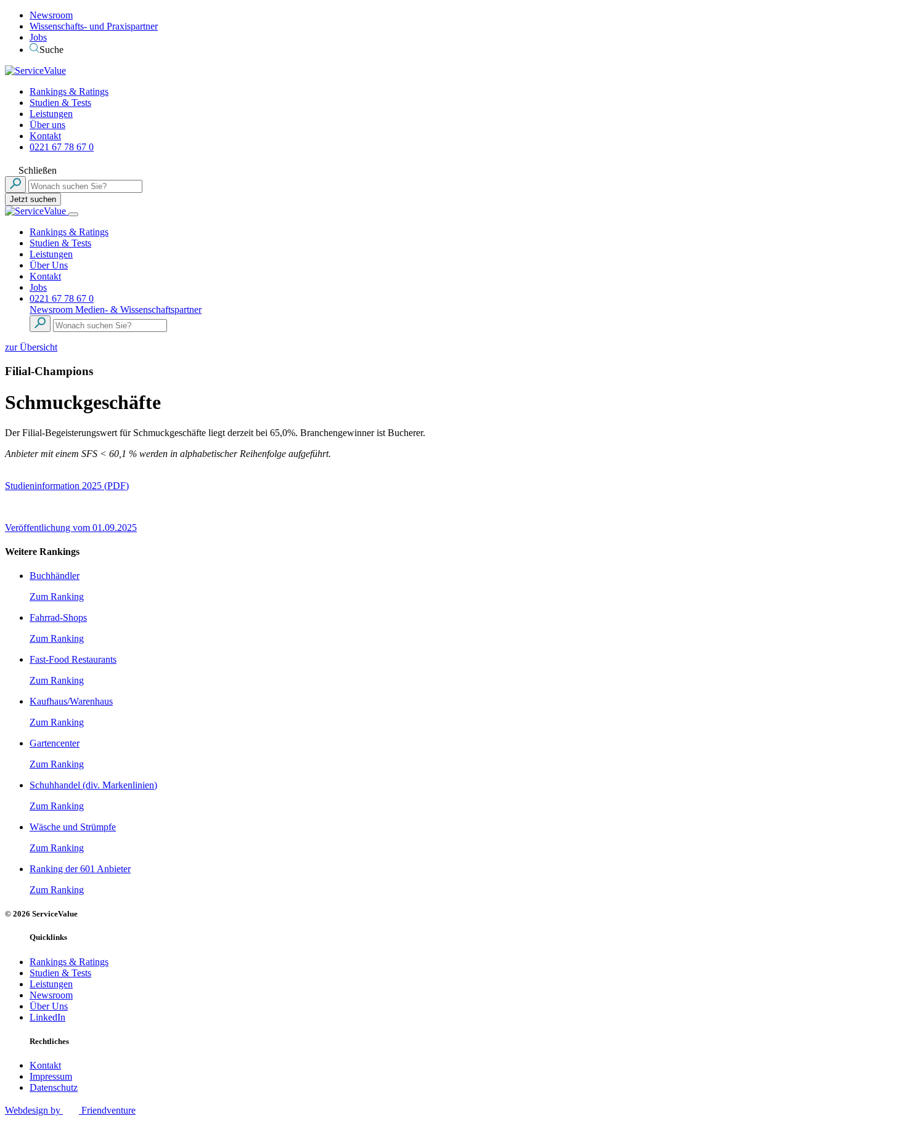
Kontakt (45, 136)
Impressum (51, 1076)
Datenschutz (54, 1087)
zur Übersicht (31, 347)
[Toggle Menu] (73, 214)
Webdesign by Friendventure (70, 1110)
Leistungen (51, 113)
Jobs (38, 37)
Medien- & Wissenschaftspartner (138, 309)
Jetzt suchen (33, 199)
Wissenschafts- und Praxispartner (94, 26)
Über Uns (49, 265)
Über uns (47, 124)
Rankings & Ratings (69, 91)
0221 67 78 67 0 (62, 147)
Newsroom (51, 15)
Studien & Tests (60, 102)
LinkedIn (47, 1017)
